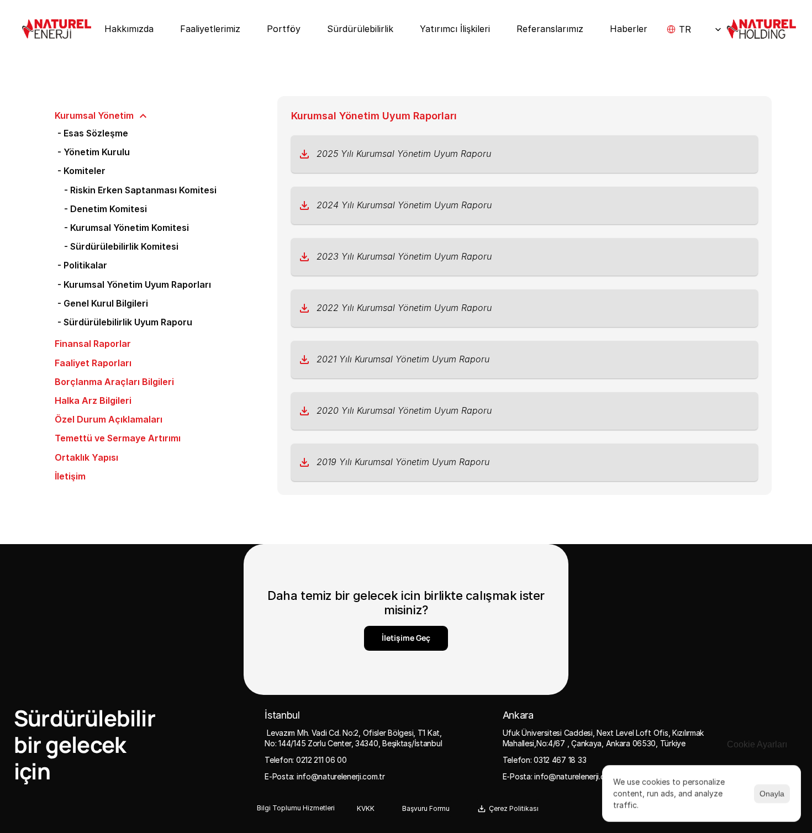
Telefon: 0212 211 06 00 (306, 760)
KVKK (366, 808)
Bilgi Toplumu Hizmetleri (296, 808)
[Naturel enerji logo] (56, 29)
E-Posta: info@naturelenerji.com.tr (324, 776)
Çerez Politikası (514, 808)
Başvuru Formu (426, 808)
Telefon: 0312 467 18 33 (545, 760)
